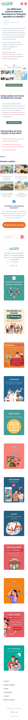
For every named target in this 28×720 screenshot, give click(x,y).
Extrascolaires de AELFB (9, 150)
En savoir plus (14, 262)
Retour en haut (14, 716)
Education (6, 20)
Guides (6, 689)
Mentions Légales (9, 685)
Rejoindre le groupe (14, 225)
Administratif (8, 692)
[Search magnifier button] (22, 237)
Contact (6, 681)
